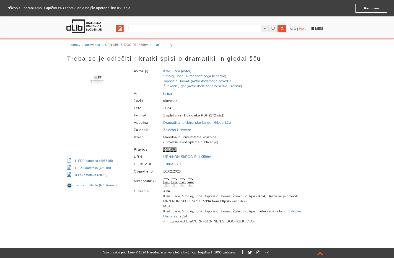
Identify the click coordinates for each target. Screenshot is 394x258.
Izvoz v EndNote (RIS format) (94, 185)
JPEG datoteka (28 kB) (91, 175)
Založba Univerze (177, 130)
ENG (302, 29)
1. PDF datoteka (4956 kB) (94, 161)
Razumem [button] (371, 8)
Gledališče (222, 122)
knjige (167, 93)
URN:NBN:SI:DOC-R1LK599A (187, 157)
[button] (133, 8)
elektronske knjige (197, 122)
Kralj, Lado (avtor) (177, 71)
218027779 (171, 164)
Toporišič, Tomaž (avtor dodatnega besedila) (198, 81)
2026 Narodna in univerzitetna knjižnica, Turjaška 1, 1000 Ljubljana (187, 252)
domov (75, 44)
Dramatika (171, 122)
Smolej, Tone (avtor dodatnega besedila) (194, 76)
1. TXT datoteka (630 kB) (93, 168)
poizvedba (92, 44)
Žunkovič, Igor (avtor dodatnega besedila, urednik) (202, 86)
